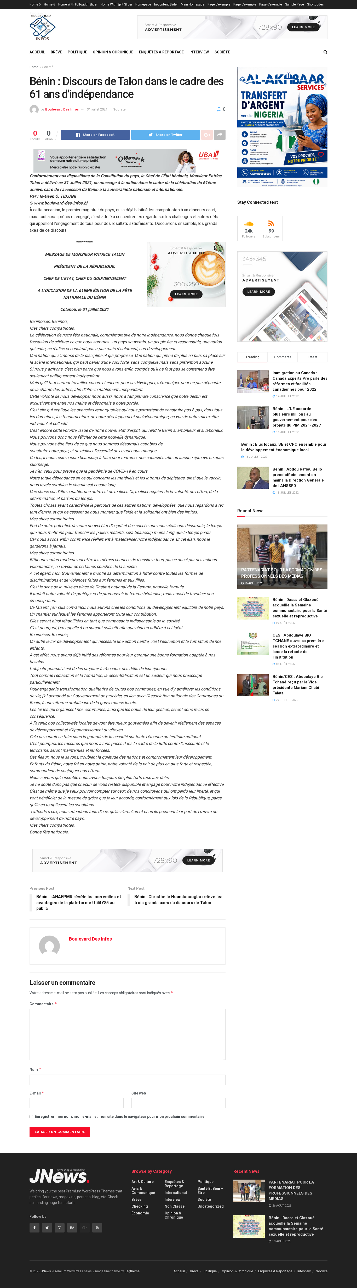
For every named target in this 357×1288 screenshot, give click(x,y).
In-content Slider (166, 4)
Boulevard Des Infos (62, 109)
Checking (139, 1206)
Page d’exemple (219, 4)
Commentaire (43, 1003)
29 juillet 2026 (286, 700)
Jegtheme (132, 1271)
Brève (56, 52)
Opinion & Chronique (113, 52)
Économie (140, 1213)
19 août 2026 (285, 623)
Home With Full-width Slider (77, 4)
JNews (46, 1271)
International (176, 1193)
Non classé (175, 1206)
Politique (77, 52)
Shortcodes (315, 4)
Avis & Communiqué (143, 1190)
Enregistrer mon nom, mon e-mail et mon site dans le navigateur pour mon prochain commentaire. (120, 1116)
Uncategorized (211, 1206)
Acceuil (37, 52)
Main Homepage (192, 4)
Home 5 (35, 4)
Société (222, 52)
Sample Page (294, 4)
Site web (138, 1093)
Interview (199, 52)
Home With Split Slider (116, 4)
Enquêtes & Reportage (161, 52)
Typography (38, 13)
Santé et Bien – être (210, 1190)
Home (34, 67)
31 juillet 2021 (97, 109)
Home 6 (49, 4)
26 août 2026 (253, 583)
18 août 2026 (285, 664)
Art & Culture (142, 1182)
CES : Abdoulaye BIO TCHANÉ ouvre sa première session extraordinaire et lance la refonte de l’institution (298, 646)
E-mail (37, 1093)
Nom (35, 1069)
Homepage (143, 4)
